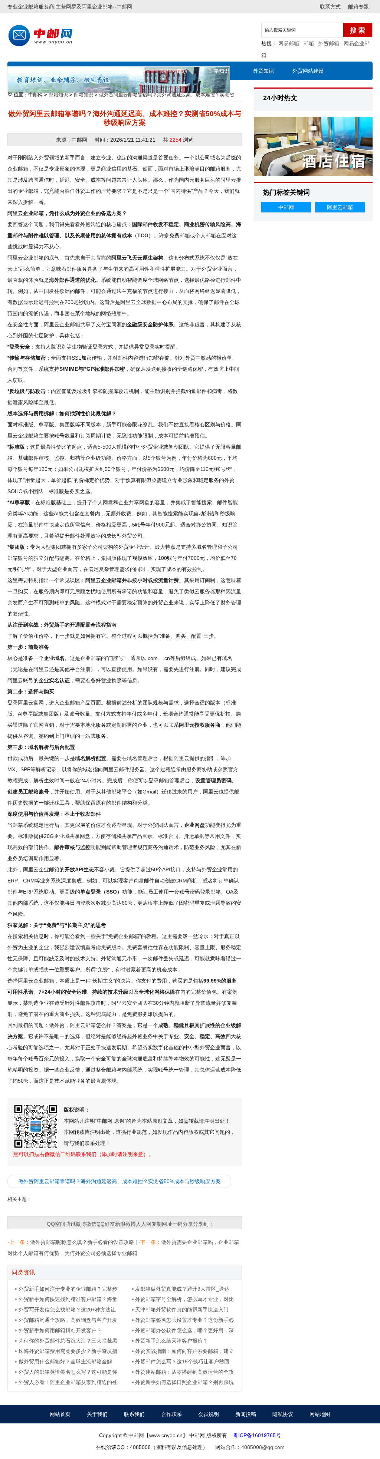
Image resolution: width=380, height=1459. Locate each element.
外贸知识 (263, 71)
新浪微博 (125, 1224)
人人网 (143, 1224)
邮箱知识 (219, 71)
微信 (91, 1224)
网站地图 (319, 1414)
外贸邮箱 (328, 43)
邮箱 (309, 43)
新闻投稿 (245, 1414)
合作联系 (171, 1414)
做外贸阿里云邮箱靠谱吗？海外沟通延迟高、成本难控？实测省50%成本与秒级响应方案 (119, 1181)
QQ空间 (56, 1224)
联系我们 (134, 1414)
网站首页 (40, 71)
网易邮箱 (288, 43)
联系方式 (330, 7)
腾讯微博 (75, 1224)
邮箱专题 (358, 7)
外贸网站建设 (308, 71)
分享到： (203, 1224)
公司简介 (85, 71)
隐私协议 (282, 1414)
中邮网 (124, 7)
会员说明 (208, 1414)
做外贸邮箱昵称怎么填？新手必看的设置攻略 (82, 1242)
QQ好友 (105, 1224)
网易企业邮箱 (129, 71)
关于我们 (97, 1414)
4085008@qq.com (263, 1447)
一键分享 (182, 1224)
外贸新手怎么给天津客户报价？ (171, 1341)
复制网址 (161, 1224)
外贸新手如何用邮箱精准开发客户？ (60, 1330)
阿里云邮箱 (174, 71)
